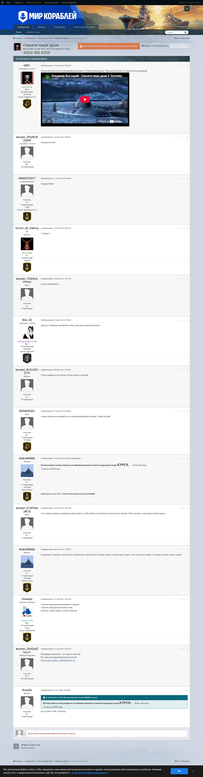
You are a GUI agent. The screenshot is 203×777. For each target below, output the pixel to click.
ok (179, 771)
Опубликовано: (56, 66)
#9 (183, 458)
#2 (183, 137)
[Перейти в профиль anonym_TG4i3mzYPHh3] (27, 294)
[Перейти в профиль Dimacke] (27, 611)
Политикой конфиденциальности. (90, 772)
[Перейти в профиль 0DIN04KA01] (27, 423)
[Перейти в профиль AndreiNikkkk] (27, 470)
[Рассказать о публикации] (187, 66)
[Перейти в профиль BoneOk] (27, 702)
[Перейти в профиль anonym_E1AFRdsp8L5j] (27, 524)
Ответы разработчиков (84, 27)
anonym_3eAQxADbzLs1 (27, 650)
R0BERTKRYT (27, 178)
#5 (183, 279)
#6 (183, 320)
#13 (182, 649)
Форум (18, 32)
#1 (183, 66)
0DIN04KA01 (27, 411)
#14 (182, 690)
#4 (183, 228)
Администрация (33, 32)
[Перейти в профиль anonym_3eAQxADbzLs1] (27, 664)
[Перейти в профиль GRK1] (17, 47)
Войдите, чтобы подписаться (156, 46)
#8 (183, 411)
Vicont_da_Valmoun (27, 229)
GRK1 (31, 49)
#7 (183, 370)
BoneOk (27, 690)
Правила (41, 27)
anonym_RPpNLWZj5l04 (27, 138)
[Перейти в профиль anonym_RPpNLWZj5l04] (27, 153)
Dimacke (27, 599)
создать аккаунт (195, 3)
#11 (182, 549)
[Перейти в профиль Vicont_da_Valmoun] (27, 244)
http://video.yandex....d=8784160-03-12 (58, 660)
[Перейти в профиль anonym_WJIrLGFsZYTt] (27, 385)
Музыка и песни (63, 49)
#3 (183, 179)
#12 (182, 599)
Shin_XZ (27, 320)
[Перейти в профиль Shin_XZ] (27, 332)
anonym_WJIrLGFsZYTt (27, 371)
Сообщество (23, 27)
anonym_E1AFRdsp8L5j (27, 509)
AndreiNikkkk (27, 458)
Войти (181, 3)
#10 (182, 508)
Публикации (59, 27)
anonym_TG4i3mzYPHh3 (27, 280)
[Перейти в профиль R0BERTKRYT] (27, 191)
